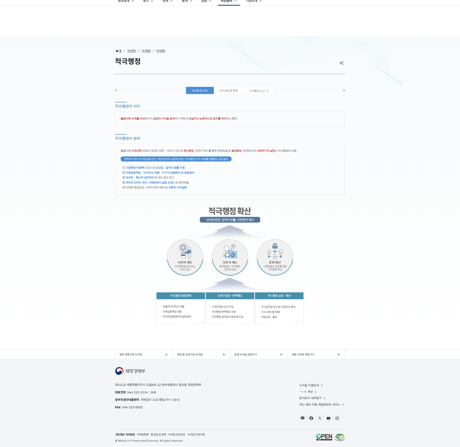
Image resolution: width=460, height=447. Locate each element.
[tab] (258, 90)
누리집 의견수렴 (196, 434)
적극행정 (146, 51)
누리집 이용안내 (309, 385)
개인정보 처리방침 (125, 434)
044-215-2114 (137, 392)
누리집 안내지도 (176, 434)
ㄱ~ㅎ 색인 (306, 392)
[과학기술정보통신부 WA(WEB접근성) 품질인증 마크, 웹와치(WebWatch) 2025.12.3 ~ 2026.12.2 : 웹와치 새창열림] (339, 437)
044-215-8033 (132, 407)
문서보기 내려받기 (310, 398)
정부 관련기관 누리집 (130, 354)
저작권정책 (143, 434)
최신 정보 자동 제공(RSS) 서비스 (319, 404)
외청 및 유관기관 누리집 (190, 354)
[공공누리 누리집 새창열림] (324, 438)
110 (155, 400)
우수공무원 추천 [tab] (228, 90)
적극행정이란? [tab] (200, 90)
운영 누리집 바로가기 (245, 354)
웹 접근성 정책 (158, 434)
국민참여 (131, 51)
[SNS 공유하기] (341, 63)
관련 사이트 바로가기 (303, 354)
